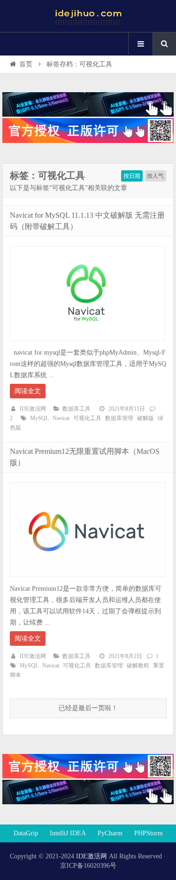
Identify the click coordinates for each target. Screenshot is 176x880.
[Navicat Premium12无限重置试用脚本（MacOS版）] (88, 579)
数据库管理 (119, 418)
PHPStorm (148, 833)
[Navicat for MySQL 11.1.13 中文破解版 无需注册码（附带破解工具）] (88, 343)
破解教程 (138, 665)
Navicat (61, 418)
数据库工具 (76, 408)
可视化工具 (87, 418)
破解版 (145, 418)
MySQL (39, 418)
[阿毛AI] (88, 114)
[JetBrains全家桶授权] (88, 140)
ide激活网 (88, 16)
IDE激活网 (33, 408)
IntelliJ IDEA (68, 833)
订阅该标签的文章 (30, 183)
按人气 (155, 176)
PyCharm (110, 833)
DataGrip (26, 833)
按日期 (131, 176)
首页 (25, 64)
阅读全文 (28, 391)
